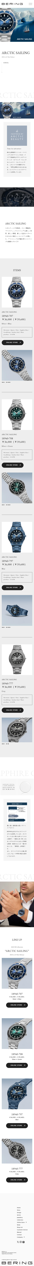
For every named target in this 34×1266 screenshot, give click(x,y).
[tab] (2, 382)
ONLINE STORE (12, 342)
